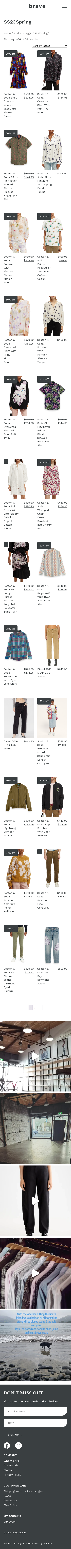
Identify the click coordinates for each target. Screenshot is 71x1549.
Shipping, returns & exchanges (23, 1491)
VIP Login (10, 1521)
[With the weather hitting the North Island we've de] (35, 1345)
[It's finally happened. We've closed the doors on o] (35, 1056)
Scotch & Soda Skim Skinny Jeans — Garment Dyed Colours (10, 979)
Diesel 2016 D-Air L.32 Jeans (44, 673)
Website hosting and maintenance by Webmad (28, 1543)
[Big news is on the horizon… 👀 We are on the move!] (35, 1128)
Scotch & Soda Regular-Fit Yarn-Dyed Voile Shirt (11, 676)
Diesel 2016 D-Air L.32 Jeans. (11, 745)
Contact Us (11, 1500)
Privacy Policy (12, 1474)
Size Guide (10, 1505)
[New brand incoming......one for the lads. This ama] (35, 1273)
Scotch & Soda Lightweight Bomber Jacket (11, 828)
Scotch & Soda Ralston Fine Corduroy (43, 900)
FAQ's (7, 1495)
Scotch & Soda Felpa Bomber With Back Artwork (44, 828)
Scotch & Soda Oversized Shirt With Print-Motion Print (10, 350)
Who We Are (11, 1460)
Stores (8, 1470)
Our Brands (11, 1465)
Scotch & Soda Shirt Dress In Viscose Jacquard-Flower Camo (10, 105)
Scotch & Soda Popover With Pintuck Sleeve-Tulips (43, 350)
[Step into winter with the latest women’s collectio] (35, 1200)
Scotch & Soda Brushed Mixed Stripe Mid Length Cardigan (43, 752)
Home (7, 33)
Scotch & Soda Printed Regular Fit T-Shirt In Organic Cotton (44, 267)
